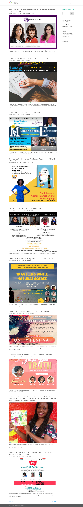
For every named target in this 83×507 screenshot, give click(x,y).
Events (53, 3)
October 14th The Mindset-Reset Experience (25, 112)
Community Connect (27, 13)
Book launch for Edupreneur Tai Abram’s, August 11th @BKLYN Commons (32, 160)
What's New (32, 400)
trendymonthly (13, 13)
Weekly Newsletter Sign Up (68, 9)
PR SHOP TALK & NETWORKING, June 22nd (25, 208)
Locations (64, 3)
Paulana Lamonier (13, 400)
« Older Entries (11, 501)
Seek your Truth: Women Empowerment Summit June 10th (30, 355)
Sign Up (70, 3)
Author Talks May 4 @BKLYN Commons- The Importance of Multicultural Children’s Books (30, 453)
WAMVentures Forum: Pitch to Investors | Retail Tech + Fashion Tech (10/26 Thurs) (32, 10)
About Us (49, 3)
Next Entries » (54, 501)
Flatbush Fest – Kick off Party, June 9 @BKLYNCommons (29, 311)
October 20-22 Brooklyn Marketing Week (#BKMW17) (28, 58)
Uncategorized (28, 260)
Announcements (65, 21)
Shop (59, 3)
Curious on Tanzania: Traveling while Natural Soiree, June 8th (31, 258)
